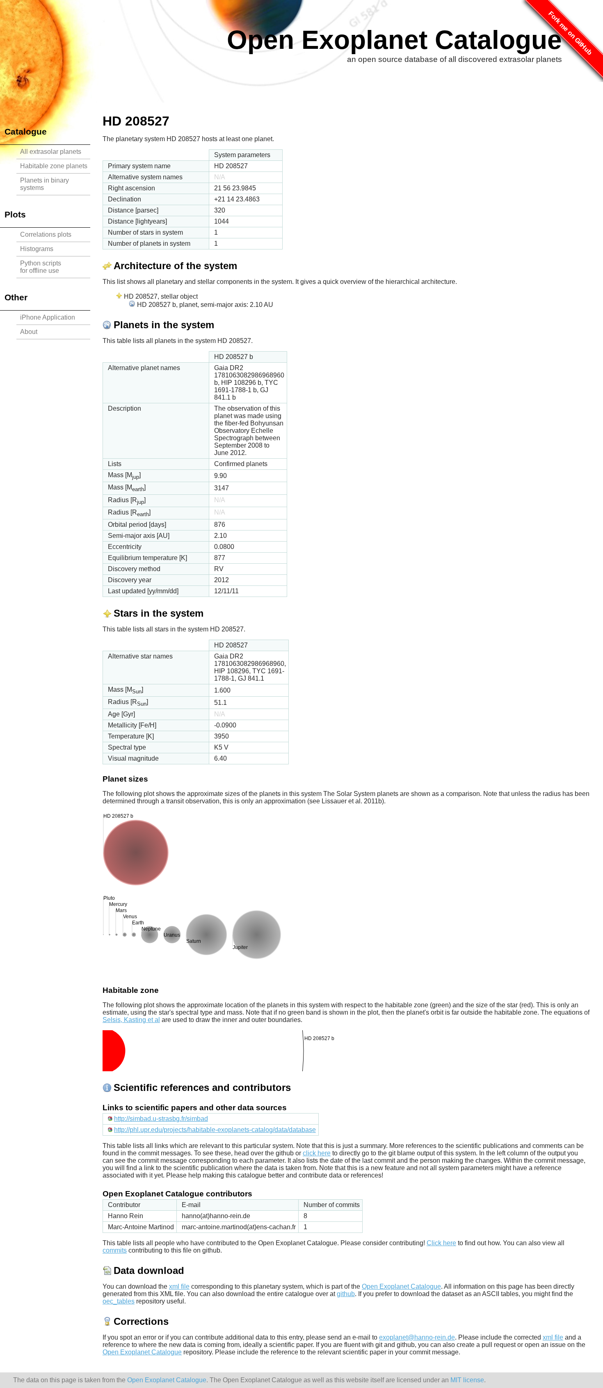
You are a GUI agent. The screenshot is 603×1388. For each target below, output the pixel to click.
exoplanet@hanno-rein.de (417, 1337)
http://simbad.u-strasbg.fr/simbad (161, 1118)
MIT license (467, 1380)
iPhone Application (47, 317)
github (346, 1293)
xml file (179, 1286)
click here (317, 1153)
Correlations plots (45, 234)
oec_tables (119, 1301)
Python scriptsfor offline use (40, 267)
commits (115, 1250)
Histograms (36, 248)
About (28, 331)
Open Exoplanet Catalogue (394, 40)
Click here (441, 1242)
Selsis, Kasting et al (131, 1019)
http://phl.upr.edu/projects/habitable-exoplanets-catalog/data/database (215, 1129)
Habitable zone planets (53, 165)
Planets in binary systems (44, 184)
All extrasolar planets (50, 151)
